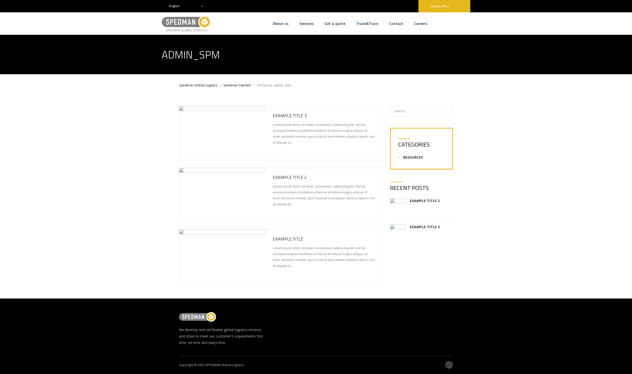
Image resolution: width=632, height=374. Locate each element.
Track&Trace (367, 23)
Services (306, 23)
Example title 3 (290, 115)
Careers (420, 23)
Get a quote (335, 23)
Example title (288, 239)
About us (281, 23)
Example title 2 (290, 177)
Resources (413, 157)
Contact (396, 23)
